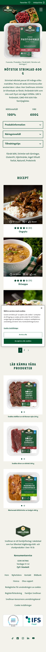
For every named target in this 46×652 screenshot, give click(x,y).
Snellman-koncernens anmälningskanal (23, 599)
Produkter (17, 62)
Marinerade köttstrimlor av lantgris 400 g (23, 510)
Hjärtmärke (21, 157)
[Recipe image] (24, 412)
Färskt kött (26, 62)
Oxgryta (23, 232)
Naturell (21, 161)
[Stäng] (41, 308)
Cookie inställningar (23, 605)
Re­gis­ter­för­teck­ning (13, 593)
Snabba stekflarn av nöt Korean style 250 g (23, 417)
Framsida (9, 62)
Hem (7, 575)
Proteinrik (31, 161)
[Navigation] (41, 9)
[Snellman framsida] (8, 9)
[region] (23, 326)
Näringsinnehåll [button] (13, 134)
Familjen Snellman (33, 593)
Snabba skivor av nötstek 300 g (23, 463)
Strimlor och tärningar (28, 154)
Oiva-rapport (27, 581)
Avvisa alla (23, 334)
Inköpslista (37, 3)
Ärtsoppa (23, 284)
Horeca (16, 581)
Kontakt (27, 575)
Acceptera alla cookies (23, 341)
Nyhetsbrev (17, 575)
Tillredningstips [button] (12, 144)
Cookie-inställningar (11, 328)
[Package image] (21, 412)
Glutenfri (10, 157)
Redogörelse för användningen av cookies (23, 587)
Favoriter (23, 3)
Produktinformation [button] (15, 125)
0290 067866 (23, 561)
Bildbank (37, 575)
